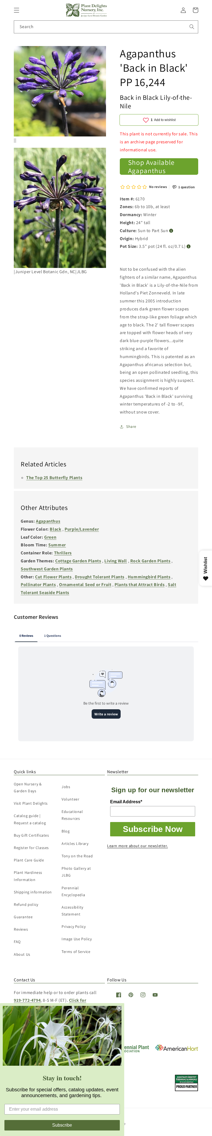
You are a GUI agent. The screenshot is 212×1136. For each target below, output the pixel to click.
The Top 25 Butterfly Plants (54, 477)
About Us (22, 954)
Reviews (21, 929)
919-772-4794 (27, 1000)
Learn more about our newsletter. (137, 845)
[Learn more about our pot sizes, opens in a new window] (189, 246)
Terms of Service (76, 951)
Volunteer (70, 799)
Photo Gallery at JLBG (76, 872)
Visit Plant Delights (31, 803)
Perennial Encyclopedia (73, 891)
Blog (66, 831)
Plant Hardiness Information (28, 876)
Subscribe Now (152, 829)
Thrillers (63, 553)
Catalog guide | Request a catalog (30, 819)
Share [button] (131, 426)
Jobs (66, 786)
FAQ (17, 941)
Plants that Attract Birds (140, 584)
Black (55, 529)
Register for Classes (31, 847)
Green (50, 537)
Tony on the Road (77, 855)
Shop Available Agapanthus (151, 166)
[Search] (192, 27)
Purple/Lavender (82, 529)
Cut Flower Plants (53, 577)
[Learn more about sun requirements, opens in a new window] (171, 230)
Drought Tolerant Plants (99, 577)
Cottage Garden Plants (78, 561)
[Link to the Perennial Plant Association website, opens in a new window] (128, 1051)
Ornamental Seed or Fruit (85, 584)
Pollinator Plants (38, 584)
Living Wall (115, 561)
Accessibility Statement (72, 911)
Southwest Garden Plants (47, 569)
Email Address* (126, 801)
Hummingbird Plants (149, 577)
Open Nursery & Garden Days (27, 787)
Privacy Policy (74, 926)
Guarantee (23, 916)
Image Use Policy (77, 938)
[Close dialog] (119, 1008)
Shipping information (33, 892)
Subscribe (62, 1125)
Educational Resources (72, 815)
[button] (16, 10)
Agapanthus (48, 521)
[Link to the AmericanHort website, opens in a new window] (176, 1049)
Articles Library (75, 843)
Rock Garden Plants (150, 561)
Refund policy (26, 904)
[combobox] (106, 27)
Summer (57, 545)
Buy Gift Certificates (31, 835)
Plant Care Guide (29, 860)
